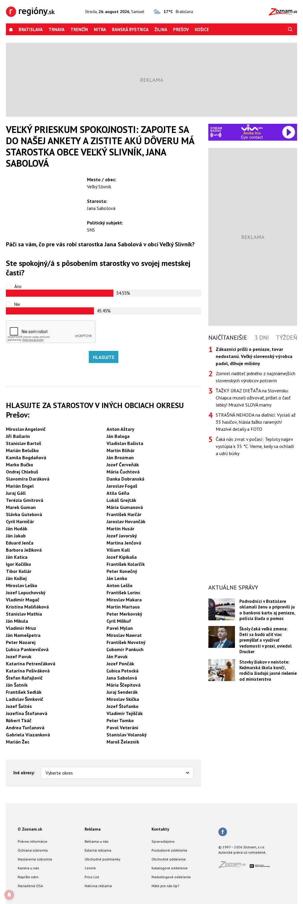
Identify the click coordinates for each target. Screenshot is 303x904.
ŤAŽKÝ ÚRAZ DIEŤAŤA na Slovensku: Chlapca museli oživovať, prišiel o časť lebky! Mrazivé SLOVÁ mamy (253, 398)
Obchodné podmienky (102, 859)
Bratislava (31, 29)
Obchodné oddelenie (169, 859)
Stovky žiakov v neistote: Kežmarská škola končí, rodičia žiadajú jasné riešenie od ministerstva (268, 670)
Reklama (93, 829)
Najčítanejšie (227, 337)
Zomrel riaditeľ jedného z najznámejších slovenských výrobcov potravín (255, 376)
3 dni (261, 337)
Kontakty (160, 829)
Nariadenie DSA (30, 886)
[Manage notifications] (9, 895)
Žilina (160, 29)
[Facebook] (222, 832)
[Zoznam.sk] (234, 866)
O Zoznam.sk (30, 829)
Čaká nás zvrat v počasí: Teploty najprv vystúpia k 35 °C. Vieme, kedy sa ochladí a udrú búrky (255, 446)
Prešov (181, 29)
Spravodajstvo (163, 841)
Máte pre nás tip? (165, 886)
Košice (202, 29)
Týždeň (286, 337)
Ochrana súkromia (33, 850)
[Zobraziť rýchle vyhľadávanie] (290, 29)
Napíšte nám (28, 877)
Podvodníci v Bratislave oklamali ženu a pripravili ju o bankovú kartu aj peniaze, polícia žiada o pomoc (267, 609)
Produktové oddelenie (169, 850)
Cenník (90, 868)
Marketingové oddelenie (171, 877)
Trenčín (79, 29)
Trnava (57, 29)
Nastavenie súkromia (35, 859)
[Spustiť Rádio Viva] (252, 127)
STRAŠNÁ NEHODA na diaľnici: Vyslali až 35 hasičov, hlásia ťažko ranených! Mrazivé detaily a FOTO (256, 422)
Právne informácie (32, 841)
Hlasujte (103, 357)
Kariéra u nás (28, 868)
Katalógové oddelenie (170, 868)
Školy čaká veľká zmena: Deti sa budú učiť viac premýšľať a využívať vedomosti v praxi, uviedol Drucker (265, 640)
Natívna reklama (98, 886)
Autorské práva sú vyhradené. (242, 852)
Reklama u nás (97, 841)
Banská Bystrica (130, 29)
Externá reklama (98, 850)
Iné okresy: (24, 772)
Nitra (100, 29)
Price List (92, 877)
